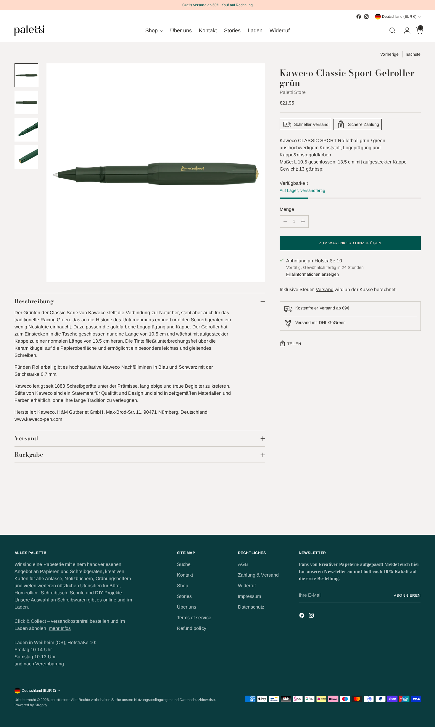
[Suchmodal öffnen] (392, 30)
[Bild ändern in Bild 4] (26, 157)
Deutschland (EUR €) (399, 17)
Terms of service (194, 617)
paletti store (60, 700)
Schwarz (188, 367)
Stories (184, 596)
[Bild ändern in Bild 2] (26, 102)
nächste (413, 54)
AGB (243, 564)
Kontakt (185, 574)
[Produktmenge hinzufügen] (303, 221)
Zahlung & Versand (258, 574)
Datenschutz (251, 606)
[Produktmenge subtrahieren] (285, 221)
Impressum (249, 596)
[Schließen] (419, 606)
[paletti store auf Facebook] (358, 16)
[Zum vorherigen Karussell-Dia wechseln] (402, 514)
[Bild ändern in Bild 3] (26, 130)
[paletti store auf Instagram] (366, 16)
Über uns (186, 606)
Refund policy (191, 628)
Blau (163, 367)
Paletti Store (293, 92)
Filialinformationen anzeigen (312, 274)
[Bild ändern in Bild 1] (26, 75)
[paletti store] (29, 30)
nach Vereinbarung (44, 663)
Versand (325, 289)
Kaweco (23, 386)
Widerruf (247, 585)
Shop (182, 585)
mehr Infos (60, 628)
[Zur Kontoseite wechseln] (405, 30)
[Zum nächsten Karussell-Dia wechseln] (416, 514)
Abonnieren (407, 595)
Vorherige (389, 54)
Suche (184, 564)
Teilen (294, 344)
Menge (287, 209)
